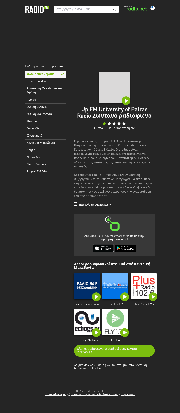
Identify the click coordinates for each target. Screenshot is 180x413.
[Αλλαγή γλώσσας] (152, 8)
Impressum (128, 394)
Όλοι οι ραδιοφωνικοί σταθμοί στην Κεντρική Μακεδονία (108, 351)
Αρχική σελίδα (84, 365)
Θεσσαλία (33, 128)
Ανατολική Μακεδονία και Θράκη (44, 90)
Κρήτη (31, 150)
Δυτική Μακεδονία (39, 114)
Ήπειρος (32, 121)
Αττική (31, 100)
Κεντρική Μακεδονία (41, 143)
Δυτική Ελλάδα (37, 107)
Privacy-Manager (55, 394)
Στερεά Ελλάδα (37, 171)
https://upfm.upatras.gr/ (95, 205)
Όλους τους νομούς (40, 74)
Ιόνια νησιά (34, 135)
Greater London (36, 81)
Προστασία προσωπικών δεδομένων (93, 394)
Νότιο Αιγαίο (35, 157)
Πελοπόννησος (37, 164)
